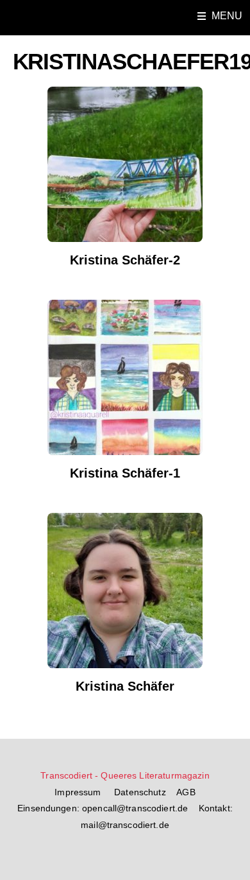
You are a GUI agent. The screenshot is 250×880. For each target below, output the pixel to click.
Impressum (78, 792)
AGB (185, 792)
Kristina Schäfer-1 (125, 473)
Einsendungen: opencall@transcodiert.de (102, 808)
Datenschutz (141, 792)
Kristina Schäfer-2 (125, 260)
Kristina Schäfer (125, 686)
